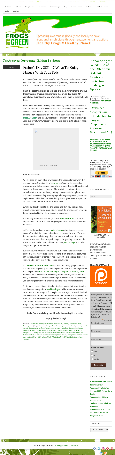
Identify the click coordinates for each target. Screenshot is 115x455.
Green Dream (76, 7)
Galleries (89, 7)
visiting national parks (74, 335)
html (95, 351)
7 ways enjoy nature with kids (65, 326)
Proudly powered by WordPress (67, 445)
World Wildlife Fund (67, 218)
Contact (16, 11)
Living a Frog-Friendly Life (53, 323)
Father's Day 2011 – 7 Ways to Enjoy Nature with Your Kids (51, 70)
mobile (96, 359)
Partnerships (55, 7)
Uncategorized (28, 326)
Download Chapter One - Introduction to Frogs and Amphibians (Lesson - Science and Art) (101, 120)
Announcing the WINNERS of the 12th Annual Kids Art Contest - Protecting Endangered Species (101, 75)
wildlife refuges (53, 289)
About (18, 7)
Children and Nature (36, 323)
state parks (55, 183)
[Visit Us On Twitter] (99, 450)
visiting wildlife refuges (38, 337)
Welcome (8, 7)
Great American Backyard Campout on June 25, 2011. (61, 271)
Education (42, 7)
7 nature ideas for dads (47, 326)
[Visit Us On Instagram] (103, 450)
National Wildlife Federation (32, 335)
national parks (57, 230)
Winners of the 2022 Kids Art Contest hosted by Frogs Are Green (100, 412)
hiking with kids (39, 332)
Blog (65, 7)
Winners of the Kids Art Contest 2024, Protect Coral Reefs (101, 391)
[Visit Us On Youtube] (112, 450)
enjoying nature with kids (59, 328)
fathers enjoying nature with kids (53, 330)
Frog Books (29, 7)
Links (7, 11)
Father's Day (73, 328)
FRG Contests (103, 7)
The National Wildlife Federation (39, 265)
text (94, 355)
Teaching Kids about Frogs (72, 323)
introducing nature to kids (74, 332)
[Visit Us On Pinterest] (107, 450)
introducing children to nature (55, 332)
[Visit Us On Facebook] (94, 450)
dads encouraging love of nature (39, 328)
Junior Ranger (69, 242)
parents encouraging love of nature (54, 335)
